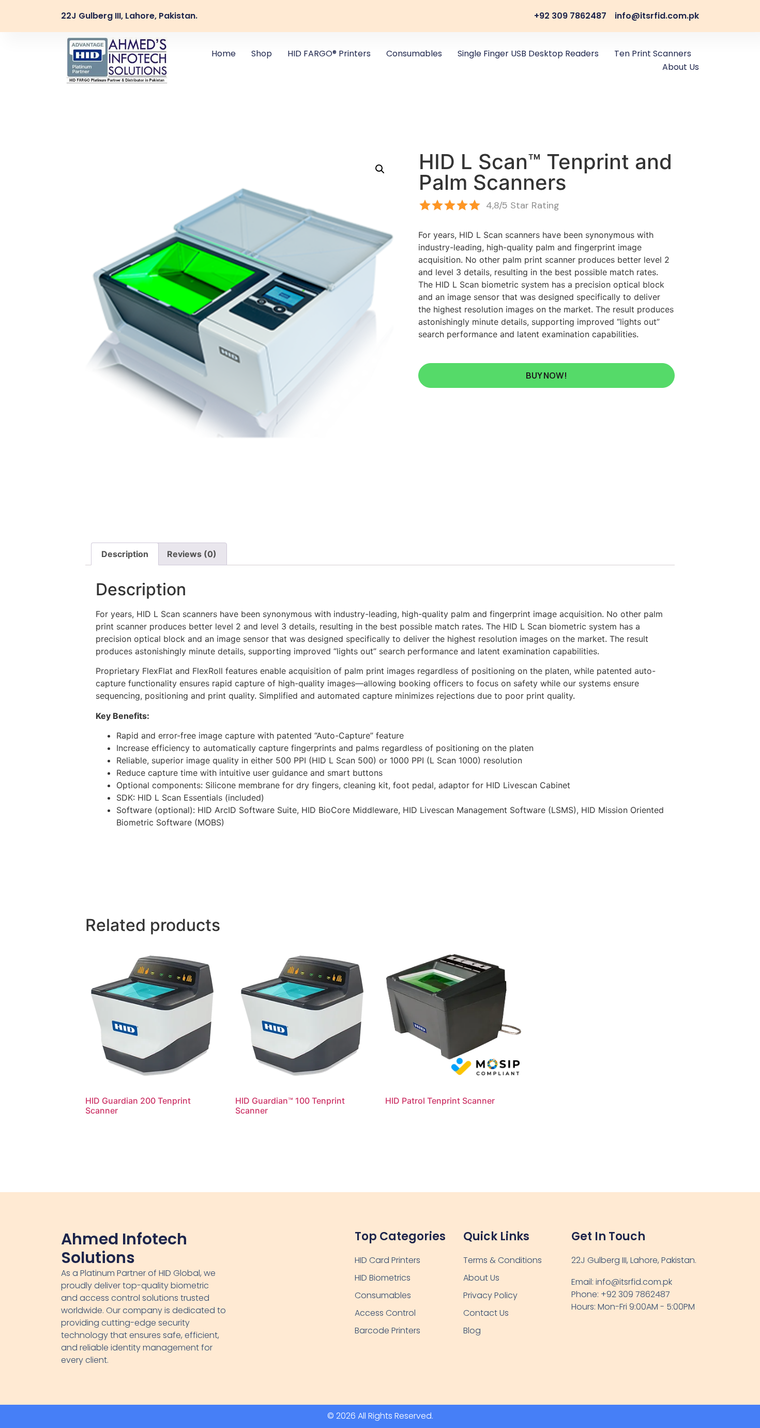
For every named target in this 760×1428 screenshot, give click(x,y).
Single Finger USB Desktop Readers (528, 53)
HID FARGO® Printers (329, 53)
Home (223, 53)
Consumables (414, 53)
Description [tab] (124, 554)
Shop (261, 53)
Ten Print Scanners (652, 53)
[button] (380, 169)
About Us (680, 67)
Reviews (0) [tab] (192, 554)
